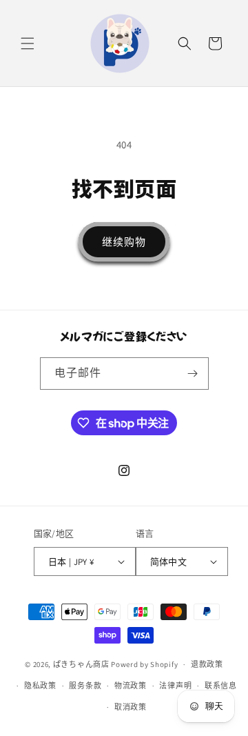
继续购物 (124, 241)
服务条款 (85, 685)
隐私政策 (40, 685)
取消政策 (130, 707)
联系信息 (221, 685)
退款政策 (207, 664)
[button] (27, 43)
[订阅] (193, 373)
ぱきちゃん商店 (81, 664)
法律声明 (175, 685)
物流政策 (130, 685)
